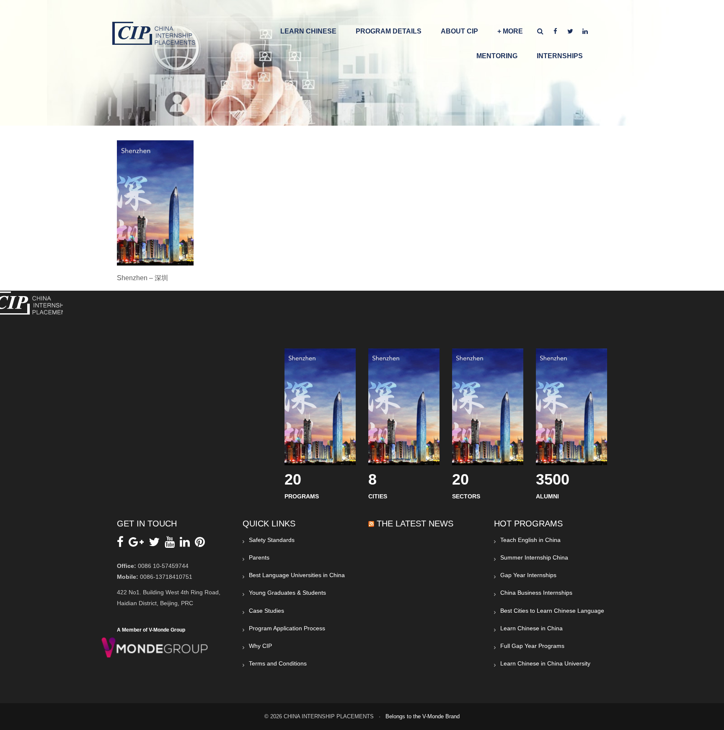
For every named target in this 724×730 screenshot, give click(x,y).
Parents (259, 557)
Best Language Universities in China (297, 575)
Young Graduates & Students (287, 592)
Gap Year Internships (528, 575)
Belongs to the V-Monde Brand (422, 716)
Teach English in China (530, 540)
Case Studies (266, 610)
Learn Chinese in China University (545, 663)
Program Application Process (287, 628)
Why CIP (260, 645)
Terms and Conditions (278, 663)
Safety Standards (272, 540)
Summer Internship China (534, 557)
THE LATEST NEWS (415, 523)
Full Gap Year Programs (532, 645)
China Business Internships (536, 592)
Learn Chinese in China (531, 628)
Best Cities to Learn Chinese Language (552, 610)
